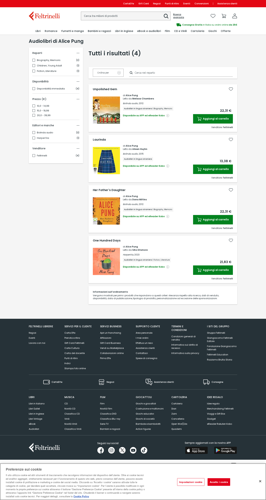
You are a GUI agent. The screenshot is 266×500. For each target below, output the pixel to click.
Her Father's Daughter (109, 190)
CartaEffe (128, 3)
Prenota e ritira (72, 337)
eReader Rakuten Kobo (219, 423)
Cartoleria (176, 403)
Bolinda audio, (130, 103)
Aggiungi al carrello (215, 118)
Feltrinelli (42, 155)
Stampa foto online (75, 368)
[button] (166, 16)
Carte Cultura (71, 348)
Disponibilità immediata (51, 88)
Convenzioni (202, 3)
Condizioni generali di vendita (183, 338)
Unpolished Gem (105, 89)
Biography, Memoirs (48, 60)
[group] (185, 25)
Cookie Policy (81, 496)
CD (66, 403)
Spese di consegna (146, 358)
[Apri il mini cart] (224, 16)
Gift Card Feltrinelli (74, 343)
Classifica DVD (108, 413)
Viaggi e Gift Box (216, 413)
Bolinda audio (45, 132)
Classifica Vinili (72, 429)
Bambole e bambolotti (148, 423)
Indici (67, 363)
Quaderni (176, 429)
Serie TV (104, 423)
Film (102, 403)
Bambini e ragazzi (110, 429)
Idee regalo (213, 403)
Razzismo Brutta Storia (219, 359)
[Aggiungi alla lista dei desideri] (231, 89)
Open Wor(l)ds (179, 423)
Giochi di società (145, 418)
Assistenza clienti (227, 3)
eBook (32, 423)
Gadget (211, 418)
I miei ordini (142, 337)
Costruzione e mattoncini (150, 408)
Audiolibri (34, 429)
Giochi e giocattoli (146, 403)
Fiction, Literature (46, 71)
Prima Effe (105, 358)
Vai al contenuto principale (44, 3)
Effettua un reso (144, 343)
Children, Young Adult (49, 65)
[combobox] (126, 16)
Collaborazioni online (112, 353)
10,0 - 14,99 (43, 105)
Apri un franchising (110, 332)
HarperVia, (128, 254)
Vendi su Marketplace (112, 348)
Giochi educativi (145, 413)
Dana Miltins (139, 199)
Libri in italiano (37, 403)
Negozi (157, 3)
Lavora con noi (37, 343)
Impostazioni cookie (190, 482)
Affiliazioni (105, 337)
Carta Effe (69, 332)
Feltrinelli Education (217, 354)
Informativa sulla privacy (185, 353)
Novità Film (106, 408)
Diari (173, 408)
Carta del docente (74, 353)
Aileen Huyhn (139, 149)
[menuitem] (38, 31)
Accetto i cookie (219, 482)
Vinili (66, 418)
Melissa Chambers (143, 98)
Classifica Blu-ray (110, 418)
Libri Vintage (35, 418)
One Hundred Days (107, 241)
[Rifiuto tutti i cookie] (260, 481)
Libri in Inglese (36, 413)
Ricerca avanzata (178, 16)
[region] (133, 481)
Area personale (144, 332)
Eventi (186, 3)
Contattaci (142, 353)
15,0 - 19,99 (43, 110)
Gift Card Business (110, 343)
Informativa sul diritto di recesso (184, 346)
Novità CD (69, 408)
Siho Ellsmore (140, 249)
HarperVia (43, 138)
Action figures (143, 429)
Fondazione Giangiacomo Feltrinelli (222, 348)
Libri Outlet (34, 408)
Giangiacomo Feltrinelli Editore (220, 339)
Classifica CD (72, 413)
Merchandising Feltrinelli (220, 408)
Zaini (174, 413)
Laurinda (99, 140)
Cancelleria (177, 418)
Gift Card (143, 3)
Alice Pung (132, 95)
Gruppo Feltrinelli (216, 332)
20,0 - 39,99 (43, 115)
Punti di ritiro (172, 3)
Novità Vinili (70, 423)
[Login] (234, 16)
